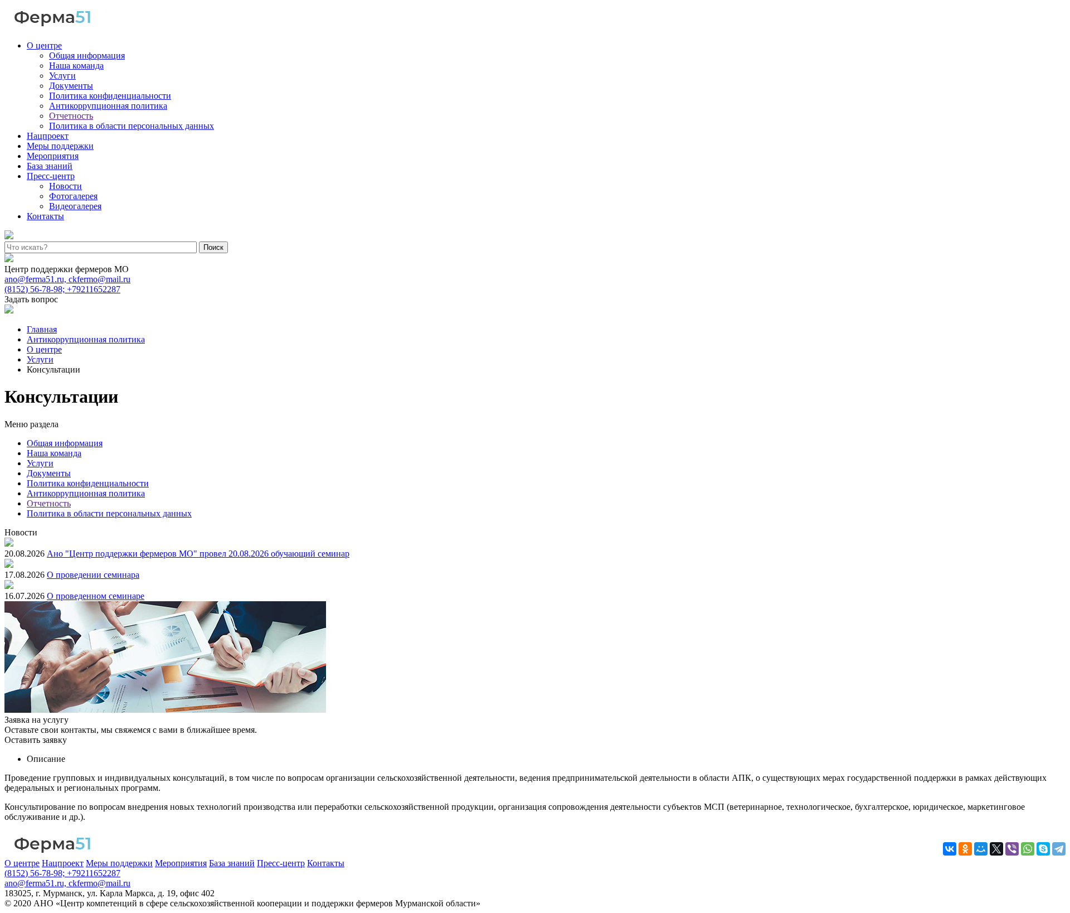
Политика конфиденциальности (110, 95)
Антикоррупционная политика (108, 105)
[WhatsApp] (1027, 849)
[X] (996, 849)
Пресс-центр (51, 176)
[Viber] (1012, 849)
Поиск (213, 247)
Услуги (62, 75)
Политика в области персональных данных (131, 126)
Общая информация (87, 55)
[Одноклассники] (965, 849)
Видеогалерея (75, 206)
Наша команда (76, 65)
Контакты (45, 216)
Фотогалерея (73, 196)
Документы (71, 85)
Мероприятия (53, 156)
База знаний (49, 166)
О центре (44, 45)
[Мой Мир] (981, 849)
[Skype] (1043, 849)
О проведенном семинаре (95, 596)
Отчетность (71, 115)
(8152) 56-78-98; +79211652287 (62, 289)
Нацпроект (48, 136)
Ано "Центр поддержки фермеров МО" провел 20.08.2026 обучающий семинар (198, 553)
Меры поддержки (60, 146)
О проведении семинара (93, 574)
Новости (65, 186)
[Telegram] (1059, 849)
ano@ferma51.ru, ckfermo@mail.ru (67, 279)
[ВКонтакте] (949, 849)
